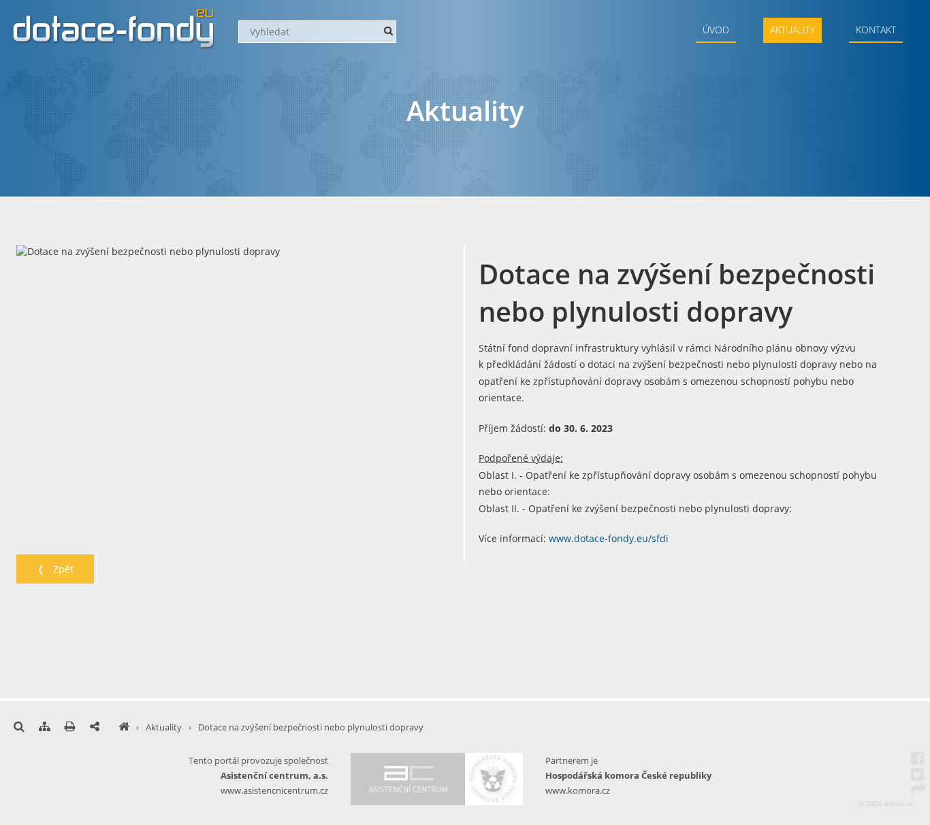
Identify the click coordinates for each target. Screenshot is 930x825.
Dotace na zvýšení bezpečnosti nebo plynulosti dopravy (310, 727)
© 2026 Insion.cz (886, 803)
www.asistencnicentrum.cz (274, 790)
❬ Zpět (55, 568)
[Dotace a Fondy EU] (123, 727)
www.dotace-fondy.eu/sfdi (609, 538)
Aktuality (792, 29)
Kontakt (876, 29)
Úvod (716, 29)
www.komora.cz (577, 790)
